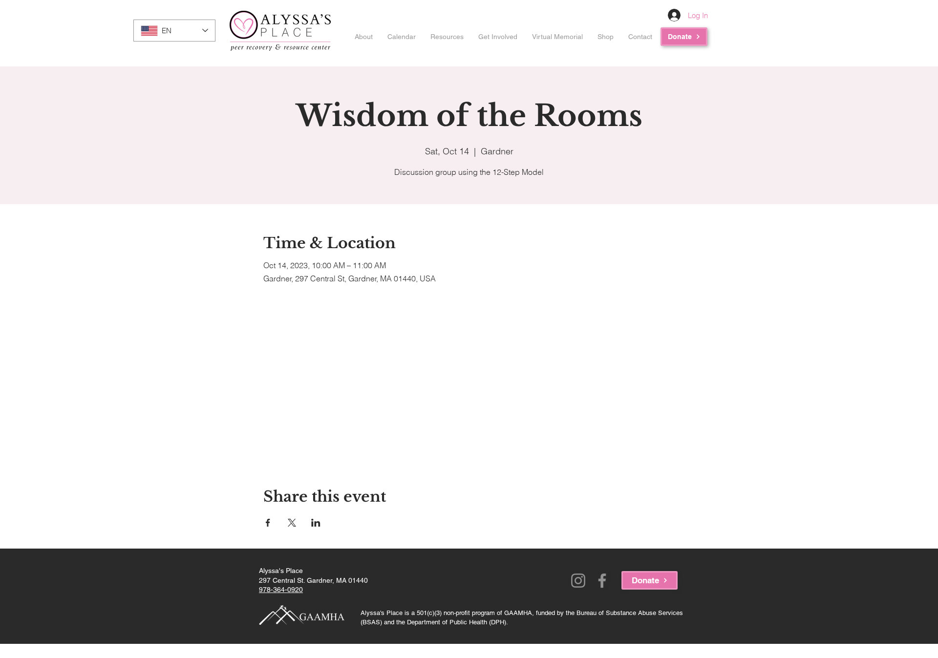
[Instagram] (578, 580)
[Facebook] (602, 580)
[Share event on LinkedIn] (315, 523)
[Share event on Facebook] (268, 523)
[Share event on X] (292, 523)
